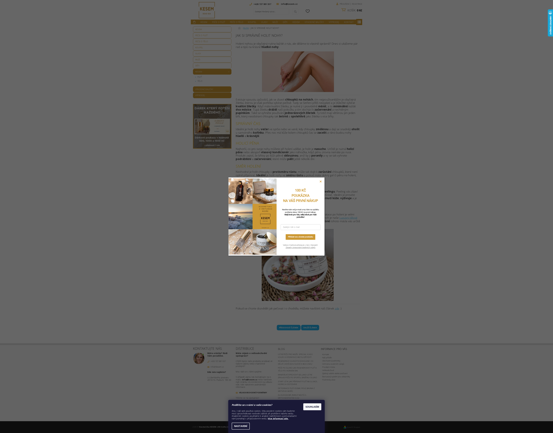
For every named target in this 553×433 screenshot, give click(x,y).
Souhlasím (312, 406)
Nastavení (240, 426)
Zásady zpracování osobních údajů (300, 248)
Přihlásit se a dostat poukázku (300, 237)
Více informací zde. (278, 418)
